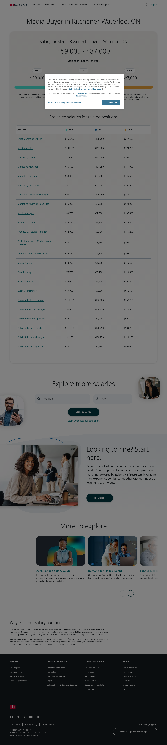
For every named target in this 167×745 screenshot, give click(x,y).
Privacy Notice (81, 96)
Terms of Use (82, 94)
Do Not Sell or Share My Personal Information (85, 89)
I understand (111, 102)
